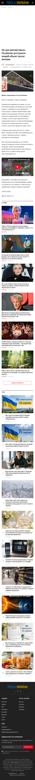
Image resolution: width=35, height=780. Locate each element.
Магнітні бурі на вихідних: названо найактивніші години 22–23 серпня (17, 616)
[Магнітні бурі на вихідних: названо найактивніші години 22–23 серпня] (17, 605)
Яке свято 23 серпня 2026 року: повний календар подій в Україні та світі (18, 445)
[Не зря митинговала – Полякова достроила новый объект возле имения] (17, 81)
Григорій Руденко (10, 64)
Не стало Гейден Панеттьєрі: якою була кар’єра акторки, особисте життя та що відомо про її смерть (15, 285)
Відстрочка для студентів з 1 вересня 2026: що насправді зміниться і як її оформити (18, 473)
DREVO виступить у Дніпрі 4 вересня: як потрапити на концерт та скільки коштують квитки (17, 372)
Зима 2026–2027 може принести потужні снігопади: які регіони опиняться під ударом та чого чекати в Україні (19, 502)
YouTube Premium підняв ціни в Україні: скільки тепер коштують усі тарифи (19, 560)
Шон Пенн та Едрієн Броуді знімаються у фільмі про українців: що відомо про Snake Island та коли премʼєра (16, 314)
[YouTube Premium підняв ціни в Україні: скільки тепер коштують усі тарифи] (17, 549)
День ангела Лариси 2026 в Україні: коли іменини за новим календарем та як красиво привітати (18, 532)
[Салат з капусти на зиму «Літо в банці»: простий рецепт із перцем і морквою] (17, 661)
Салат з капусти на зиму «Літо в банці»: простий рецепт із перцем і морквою (19, 672)
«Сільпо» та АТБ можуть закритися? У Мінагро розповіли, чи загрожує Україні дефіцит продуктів (19, 588)
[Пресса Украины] (17, 2)
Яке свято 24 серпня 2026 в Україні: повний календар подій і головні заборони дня (17, 417)
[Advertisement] (17, 28)
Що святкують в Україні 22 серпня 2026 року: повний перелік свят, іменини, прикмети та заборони (19, 644)
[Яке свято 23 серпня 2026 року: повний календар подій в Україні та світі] (17, 433)
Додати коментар (17, 383)
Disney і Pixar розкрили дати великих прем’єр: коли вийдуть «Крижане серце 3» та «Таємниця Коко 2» (17, 228)
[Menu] (3, 3)
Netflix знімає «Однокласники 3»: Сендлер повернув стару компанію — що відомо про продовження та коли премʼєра (16, 343)
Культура (5, 67)
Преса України (15, 762)
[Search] (32, 3)
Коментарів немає (15, 67)
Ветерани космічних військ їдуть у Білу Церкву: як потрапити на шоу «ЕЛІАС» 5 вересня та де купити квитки (15, 256)
